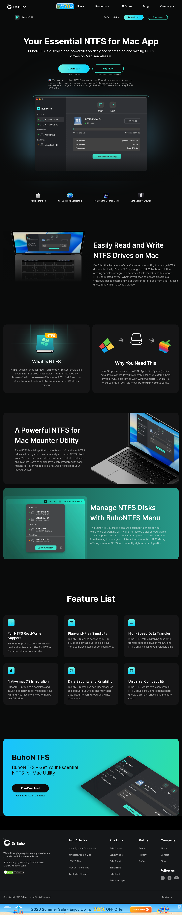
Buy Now (158, 17)
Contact (165, 854)
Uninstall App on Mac (80, 854)
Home (80, 6)
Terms (142, 848)
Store (128, 6)
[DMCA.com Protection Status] (14, 872)
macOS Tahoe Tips (79, 867)
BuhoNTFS (115, 867)
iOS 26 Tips (75, 861)
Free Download (30, 788)
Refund (142, 861)
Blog (146, 6)
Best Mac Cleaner (78, 874)
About (164, 848)
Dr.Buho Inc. (26, 897)
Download (133, 17)
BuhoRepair (115, 861)
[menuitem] (80, 6)
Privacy (143, 854)
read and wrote (151, 382)
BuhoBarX (115, 874)
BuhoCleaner (116, 848)
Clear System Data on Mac (83, 848)
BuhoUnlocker (117, 854)
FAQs (106, 17)
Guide (116, 17)
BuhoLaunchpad (118, 880)
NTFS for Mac (152, 269)
